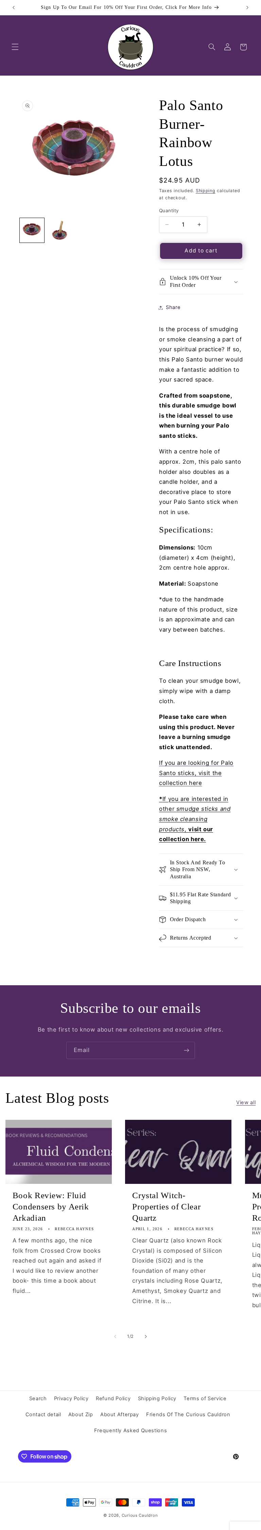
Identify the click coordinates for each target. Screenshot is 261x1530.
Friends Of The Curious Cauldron (188, 1414)
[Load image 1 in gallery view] (32, 230)
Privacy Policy (71, 1398)
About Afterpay (119, 1414)
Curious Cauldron (140, 1515)
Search (38, 1398)
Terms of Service (205, 1398)
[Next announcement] (247, 7)
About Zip (80, 1414)
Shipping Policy (157, 1398)
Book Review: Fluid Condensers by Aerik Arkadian (51, 1206)
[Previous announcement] (13, 7)
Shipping (205, 190)
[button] (15, 47)
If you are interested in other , (195, 819)
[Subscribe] (186, 1050)
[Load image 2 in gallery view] (60, 230)
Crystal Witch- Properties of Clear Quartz (166, 1206)
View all (246, 1102)
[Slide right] (145, 1336)
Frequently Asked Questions (130, 1430)
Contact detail (43, 1414)
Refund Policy (113, 1398)
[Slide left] (115, 1336)
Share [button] (173, 307)
